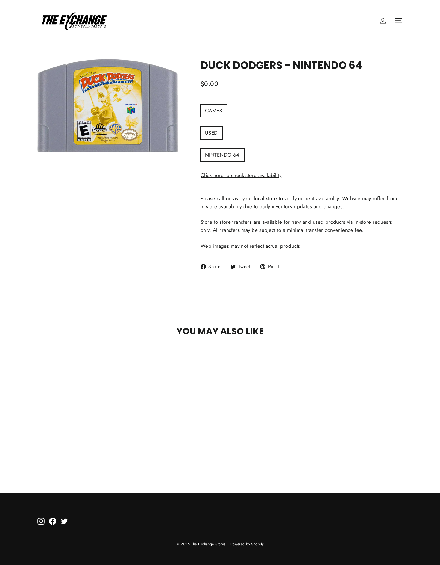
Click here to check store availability (241, 175)
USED (211, 132)
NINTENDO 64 (222, 154)
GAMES (213, 110)
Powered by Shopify (247, 544)
